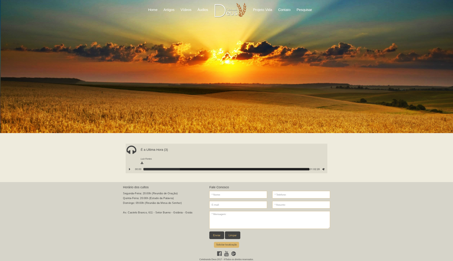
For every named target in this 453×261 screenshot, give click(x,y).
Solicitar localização (226, 244)
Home (152, 10)
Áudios (202, 10)
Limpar (233, 235)
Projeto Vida (262, 10)
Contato (284, 10)
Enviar (216, 235)
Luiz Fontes (146, 159)
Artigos (169, 10)
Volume (322, 169)
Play (129, 169)
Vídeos (185, 10)
